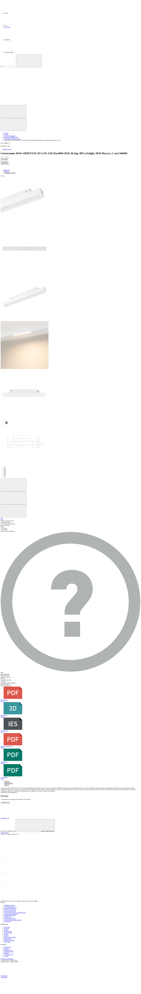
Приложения (7, 938)
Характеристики (8, 783)
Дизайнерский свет (9, 905)
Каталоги (6, 935)
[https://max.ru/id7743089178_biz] (16, 898)
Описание (7, 781)
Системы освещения (9, 906)
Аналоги (7, 785)
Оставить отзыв (5, 802)
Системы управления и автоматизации (15, 912)
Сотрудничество (8, 954)
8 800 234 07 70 (5, 818)
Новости (6, 948)
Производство (8, 950)
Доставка (6, 928)
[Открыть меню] (13, 124)
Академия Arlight (8, 951)
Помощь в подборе (9, 940)
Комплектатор (8, 933)
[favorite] (13, 91)
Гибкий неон (7, 917)
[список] (13, 510)
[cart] (13, 79)
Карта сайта (7, 941)
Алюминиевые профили (11, 914)
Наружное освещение (10, 909)
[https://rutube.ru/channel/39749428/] (16, 860)
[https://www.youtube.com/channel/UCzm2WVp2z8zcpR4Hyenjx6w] (16, 885)
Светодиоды (7, 921)
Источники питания (9, 915)
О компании (7, 947)
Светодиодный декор (10, 918)
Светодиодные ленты (10, 911)
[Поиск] (29, 60)
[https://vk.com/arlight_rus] (16, 848)
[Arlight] (13, 816)
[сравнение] (13, 497)
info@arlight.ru (5, 832)
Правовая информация (7, 958)
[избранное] (13, 484)
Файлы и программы (10, 937)
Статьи (6, 934)
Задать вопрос (5, 163)
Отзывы (6, 956)
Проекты (6, 953)
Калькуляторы (8, 931)
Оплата (6, 930)
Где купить (7, 27)
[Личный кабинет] (13, 111)
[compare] (13, 104)
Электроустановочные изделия (12, 920)
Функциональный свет (10, 908)
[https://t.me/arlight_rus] (16, 873)
